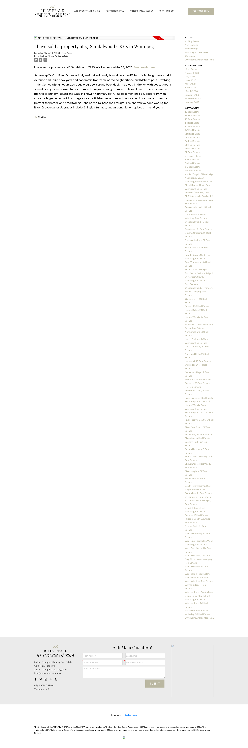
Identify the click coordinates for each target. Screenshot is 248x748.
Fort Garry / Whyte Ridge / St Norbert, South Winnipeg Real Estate (199, 277)
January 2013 (192, 102)
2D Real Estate (192, 133)
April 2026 (190, 87)
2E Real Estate (192, 137)
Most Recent (191, 69)
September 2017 (193, 98)
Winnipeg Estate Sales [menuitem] (87, 11)
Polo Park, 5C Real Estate (198, 379)
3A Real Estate (192, 141)
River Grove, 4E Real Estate (55, 56)
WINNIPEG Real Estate (196, 610)
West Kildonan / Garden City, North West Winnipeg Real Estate (198, 559)
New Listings (191, 44)
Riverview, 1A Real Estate (197, 438)
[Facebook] (36, 679)
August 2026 (192, 72)
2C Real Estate (192, 130)
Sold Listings (191, 48)
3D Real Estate (192, 148)
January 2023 (192, 94)
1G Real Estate (192, 126)
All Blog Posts (192, 41)
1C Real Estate (192, 119)
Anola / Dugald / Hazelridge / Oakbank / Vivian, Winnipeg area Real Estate (199, 178)
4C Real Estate (193, 155)
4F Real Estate (192, 159)
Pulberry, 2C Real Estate (197, 383)
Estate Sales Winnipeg (196, 269)
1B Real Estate (192, 111)
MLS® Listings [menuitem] (166, 11)
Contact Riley (201, 11)
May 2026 (190, 83)
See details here (144, 67)
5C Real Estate (192, 166)
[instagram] (47, 679)
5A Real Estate (192, 163)
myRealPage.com (129, 715)
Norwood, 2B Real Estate (198, 361)
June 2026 (190, 80)
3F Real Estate (192, 152)
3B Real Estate (192, 144)
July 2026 (190, 76)
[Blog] (57, 679)
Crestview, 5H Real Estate (198, 229)
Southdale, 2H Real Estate (198, 493)
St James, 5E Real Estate (198, 496)
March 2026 (191, 91)
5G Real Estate (193, 170)
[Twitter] (41, 679)
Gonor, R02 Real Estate (197, 306)
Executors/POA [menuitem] (115, 11)
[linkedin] (52, 679)
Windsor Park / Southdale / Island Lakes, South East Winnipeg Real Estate (199, 596)
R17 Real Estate (193, 386)
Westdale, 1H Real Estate (198, 573)
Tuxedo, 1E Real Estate (196, 515)
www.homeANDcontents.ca (199, 617)
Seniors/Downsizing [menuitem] (141, 11)
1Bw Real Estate (193, 115)
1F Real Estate (192, 122)
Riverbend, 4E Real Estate (198, 434)
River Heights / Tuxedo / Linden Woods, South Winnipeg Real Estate (197, 405)
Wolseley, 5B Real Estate (197, 614)
